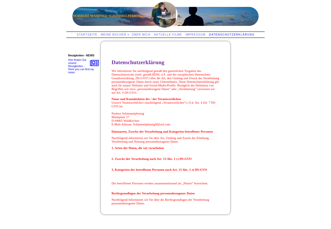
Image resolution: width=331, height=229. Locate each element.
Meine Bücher (114, 34)
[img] (165, 15)
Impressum (195, 34)
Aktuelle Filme (168, 34)
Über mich (141, 34)
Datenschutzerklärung (231, 34)
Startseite (87, 34)
